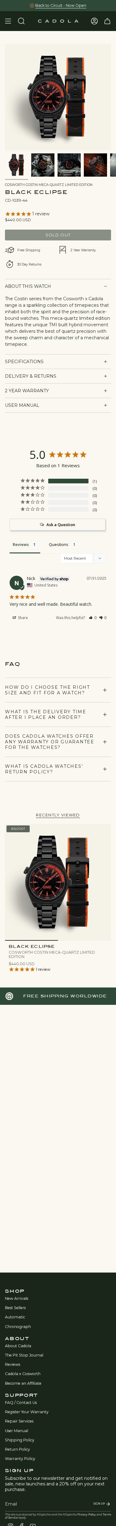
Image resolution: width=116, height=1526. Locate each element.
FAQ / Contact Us (21, 1402)
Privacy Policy (86, 1514)
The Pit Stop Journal (24, 1355)
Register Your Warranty (27, 1411)
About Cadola (18, 1345)
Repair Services (19, 1421)
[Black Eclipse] (58, 882)
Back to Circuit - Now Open (60, 5)
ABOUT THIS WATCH (28, 286)
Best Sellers (15, 1307)
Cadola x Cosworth (23, 1373)
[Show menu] (8, 21)
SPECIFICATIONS (24, 361)
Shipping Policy (19, 1440)
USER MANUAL (22, 405)
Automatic (15, 1317)
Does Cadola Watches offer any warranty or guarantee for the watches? (49, 741)
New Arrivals (16, 1298)
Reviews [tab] (21, 544)
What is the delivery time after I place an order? (45, 714)
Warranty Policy (20, 1458)
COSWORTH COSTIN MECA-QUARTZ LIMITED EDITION (48, 185)
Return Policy (17, 1449)
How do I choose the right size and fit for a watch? (47, 690)
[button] (92, 617)
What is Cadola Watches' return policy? (44, 769)
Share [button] (22, 617)
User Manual (16, 1430)
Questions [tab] (58, 544)
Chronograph (18, 1326)
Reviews (12, 1364)
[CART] (107, 21)
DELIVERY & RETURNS (30, 376)
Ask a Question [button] (60, 524)
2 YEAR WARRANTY (27, 391)
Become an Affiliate (23, 1383)
